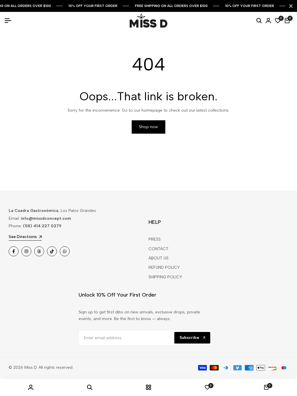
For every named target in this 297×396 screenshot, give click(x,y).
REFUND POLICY (164, 267)
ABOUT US (158, 258)
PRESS (154, 239)
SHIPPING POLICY (165, 277)
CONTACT (158, 248)
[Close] (290, 6)
